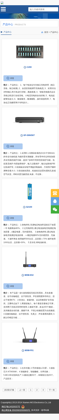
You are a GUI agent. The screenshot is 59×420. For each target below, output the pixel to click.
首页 (46, 32)
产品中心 (54, 32)
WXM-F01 (29, 350)
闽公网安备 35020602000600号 (16, 410)
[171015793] (55, 201)
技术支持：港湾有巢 (40, 410)
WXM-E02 (29, 275)
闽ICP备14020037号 (11, 406)
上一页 (22, 390)
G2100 (29, 207)
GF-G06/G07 (29, 135)
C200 (29, 67)
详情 (12, 78)
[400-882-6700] (55, 193)
